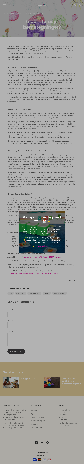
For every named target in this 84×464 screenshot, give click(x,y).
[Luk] (62, 214)
